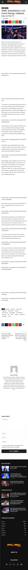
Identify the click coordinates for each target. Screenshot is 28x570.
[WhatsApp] (13, 21)
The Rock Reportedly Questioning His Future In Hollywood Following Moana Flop (18, 475)
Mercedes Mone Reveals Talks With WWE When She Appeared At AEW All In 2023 (18, 510)
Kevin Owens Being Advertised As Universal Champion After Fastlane (7, 336)
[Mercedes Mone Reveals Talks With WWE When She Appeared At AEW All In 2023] (5, 510)
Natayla (16, 314)
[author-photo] (14, 373)
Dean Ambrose (5, 312)
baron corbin (19, 309)
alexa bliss (13, 309)
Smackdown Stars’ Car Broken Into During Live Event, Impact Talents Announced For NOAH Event (21, 337)
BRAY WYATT (10, 310)
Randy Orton (22, 314)
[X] (6, 21)
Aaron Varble (5, 18)
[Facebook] (2, 21)
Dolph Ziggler (12, 312)
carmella (16, 310)
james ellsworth (20, 312)
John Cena (4, 314)
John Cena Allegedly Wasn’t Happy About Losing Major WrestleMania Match (17, 502)
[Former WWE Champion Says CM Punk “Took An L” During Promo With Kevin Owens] (5, 495)
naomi (12, 314)
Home (2, 5)
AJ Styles (7, 309)
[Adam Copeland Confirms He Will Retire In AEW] (5, 468)
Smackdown (4, 316)
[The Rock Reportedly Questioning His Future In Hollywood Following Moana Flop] (5, 475)
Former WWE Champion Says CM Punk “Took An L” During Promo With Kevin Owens (18, 495)
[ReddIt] (16, 21)
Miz (8, 314)
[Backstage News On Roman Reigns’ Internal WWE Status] (5, 483)
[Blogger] (6, 564)
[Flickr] (14, 564)
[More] (23, 21)
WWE (10, 316)
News (6, 5)
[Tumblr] (20, 21)
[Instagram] (17, 564)
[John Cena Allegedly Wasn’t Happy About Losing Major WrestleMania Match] (5, 502)
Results (6, 8)
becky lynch (4, 310)
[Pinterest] (9, 21)
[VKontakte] (21, 564)
